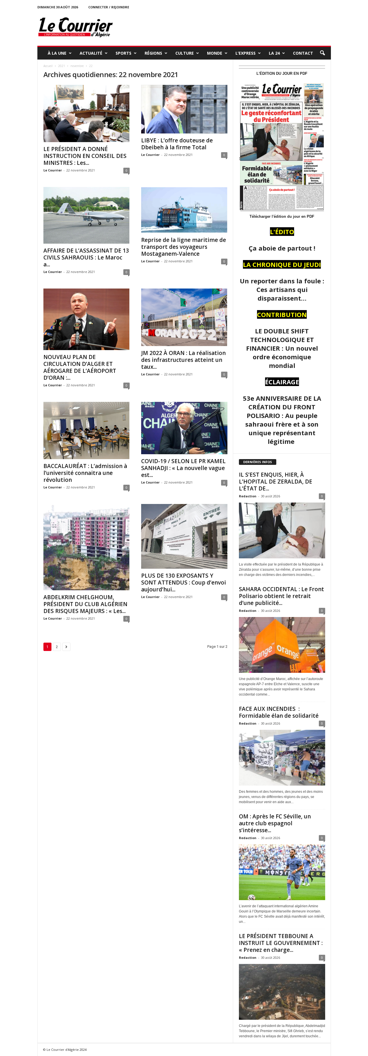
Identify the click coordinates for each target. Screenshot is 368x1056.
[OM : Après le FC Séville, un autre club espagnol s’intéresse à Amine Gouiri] (282, 872)
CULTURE (184, 53)
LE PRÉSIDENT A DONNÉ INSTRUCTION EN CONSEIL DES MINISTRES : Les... (84, 156)
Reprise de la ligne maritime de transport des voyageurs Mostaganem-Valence (183, 246)
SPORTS (123, 53)
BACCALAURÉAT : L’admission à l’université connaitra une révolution (85, 473)
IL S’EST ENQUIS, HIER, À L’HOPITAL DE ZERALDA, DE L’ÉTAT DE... (275, 481)
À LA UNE (57, 53)
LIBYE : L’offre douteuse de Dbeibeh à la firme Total (177, 144)
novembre (77, 66)
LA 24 (274, 53)
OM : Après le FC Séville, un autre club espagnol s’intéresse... (275, 823)
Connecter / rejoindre (108, 7)
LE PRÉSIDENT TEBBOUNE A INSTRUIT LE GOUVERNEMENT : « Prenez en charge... (281, 943)
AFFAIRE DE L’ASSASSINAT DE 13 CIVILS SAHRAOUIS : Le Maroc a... (86, 257)
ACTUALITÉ (91, 53)
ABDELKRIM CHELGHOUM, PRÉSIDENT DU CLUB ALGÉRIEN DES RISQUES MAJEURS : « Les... (85, 604)
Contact (303, 53)
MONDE (214, 53)
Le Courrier (52, 170)
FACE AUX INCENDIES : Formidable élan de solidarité (279, 712)
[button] (322, 53)
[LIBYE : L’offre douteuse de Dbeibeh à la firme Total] (184, 109)
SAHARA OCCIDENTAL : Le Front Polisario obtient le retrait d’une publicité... (281, 596)
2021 (61, 66)
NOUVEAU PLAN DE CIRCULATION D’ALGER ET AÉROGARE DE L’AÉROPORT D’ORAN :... (79, 367)
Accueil (48, 66)
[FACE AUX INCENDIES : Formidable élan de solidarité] (282, 758)
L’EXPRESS (245, 53)
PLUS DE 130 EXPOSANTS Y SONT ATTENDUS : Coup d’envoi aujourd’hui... (183, 582)
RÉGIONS (153, 53)
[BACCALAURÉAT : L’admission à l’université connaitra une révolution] (86, 430)
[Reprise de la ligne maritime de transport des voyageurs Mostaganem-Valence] (184, 210)
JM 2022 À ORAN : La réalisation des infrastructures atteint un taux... (183, 360)
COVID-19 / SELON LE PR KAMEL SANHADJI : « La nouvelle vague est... (183, 468)
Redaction (247, 496)
